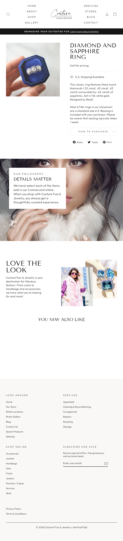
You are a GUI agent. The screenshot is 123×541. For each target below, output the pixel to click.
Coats (9, 473)
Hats (8, 468)
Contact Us (12, 426)
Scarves (10, 488)
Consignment (70, 411)
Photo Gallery (13, 416)
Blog (91, 16)
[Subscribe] (106, 463)
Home (32, 5)
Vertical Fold (80, 527)
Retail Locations (14, 411)
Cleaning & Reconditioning (77, 406)
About (32, 11)
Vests (8, 493)
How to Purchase (93, 131)
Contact (91, 22)
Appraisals (68, 401)
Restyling (68, 421)
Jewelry (10, 478)
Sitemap (10, 436)
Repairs (67, 416)
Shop (32, 16)
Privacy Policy (13, 508)
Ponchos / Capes (15, 483)
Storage (67, 426)
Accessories (12, 453)
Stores (91, 11)
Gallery (32, 22)
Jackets (10, 458)
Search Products (14, 431)
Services (91, 5)
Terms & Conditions (16, 513)
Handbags (11, 463)
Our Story (11, 406)
